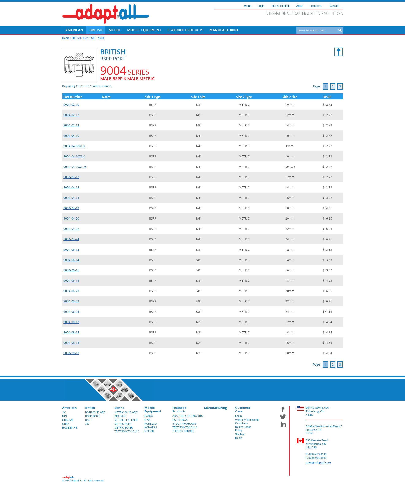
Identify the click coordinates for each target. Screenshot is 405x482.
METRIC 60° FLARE (126, 412)
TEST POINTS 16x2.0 (126, 431)
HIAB (147, 419)
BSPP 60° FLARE (95, 412)
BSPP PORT (89, 38)
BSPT (88, 420)
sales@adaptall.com (318, 462)
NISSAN (149, 431)
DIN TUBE (120, 416)
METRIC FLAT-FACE (126, 420)
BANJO (148, 416)
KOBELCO (150, 423)
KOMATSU (150, 427)
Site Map (240, 434)
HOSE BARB (69, 427)
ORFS (65, 423)
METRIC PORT (123, 423)
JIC (64, 412)
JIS (87, 423)
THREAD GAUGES (183, 431)
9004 (101, 38)
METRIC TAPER (123, 427)
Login (238, 416)
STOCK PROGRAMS (184, 423)
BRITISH (76, 38)
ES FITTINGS (180, 419)
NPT (64, 416)
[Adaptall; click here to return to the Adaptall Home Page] (105, 14)
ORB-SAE (68, 420)
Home (65, 38)
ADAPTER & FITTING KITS (187, 416)
